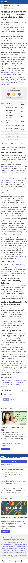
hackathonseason (16, 22)
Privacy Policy (15, 550)
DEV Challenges (11, 542)
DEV (7, 554)
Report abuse (19, 404)
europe (24, 22)
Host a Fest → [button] (5, 531)
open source (14, 552)
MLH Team (7, 5)
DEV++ (17, 542)
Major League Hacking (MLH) (15, 469)
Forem (6, 552)
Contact (3, 548)
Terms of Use (22, 550)
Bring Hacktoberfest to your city (14, 517)
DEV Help (15, 544)
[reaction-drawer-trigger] (3, 561)
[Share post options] (25, 561)
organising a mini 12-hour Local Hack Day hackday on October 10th (13, 248)
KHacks (3, 293)
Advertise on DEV (22, 544)
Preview (13, 399)
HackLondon (13, 166)
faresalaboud (5, 24)
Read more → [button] (5, 449)
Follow (14, 461)
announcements (5, 22)
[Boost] (21, 561)
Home (5, 542)
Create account (22, 2)
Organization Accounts (8, 546)
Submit (6, 399)
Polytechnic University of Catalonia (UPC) (13, 285)
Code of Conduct (10, 404)
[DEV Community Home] (5, 2)
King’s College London (7, 186)
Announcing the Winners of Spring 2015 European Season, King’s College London (13, 382)
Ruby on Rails (14, 555)
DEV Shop (21, 548)
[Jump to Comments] (9, 561)
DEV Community (6, 537)
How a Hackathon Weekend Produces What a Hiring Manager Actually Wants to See (12, 474)
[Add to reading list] (16, 561)
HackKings (4, 166)
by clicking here (11, 149)
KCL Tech (23, 193)
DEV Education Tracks (6, 544)
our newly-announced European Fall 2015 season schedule (14, 365)
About (23, 546)
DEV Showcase (17, 546)
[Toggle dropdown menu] (26, 409)
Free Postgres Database (12, 548)
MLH (25, 548)
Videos (21, 542)
